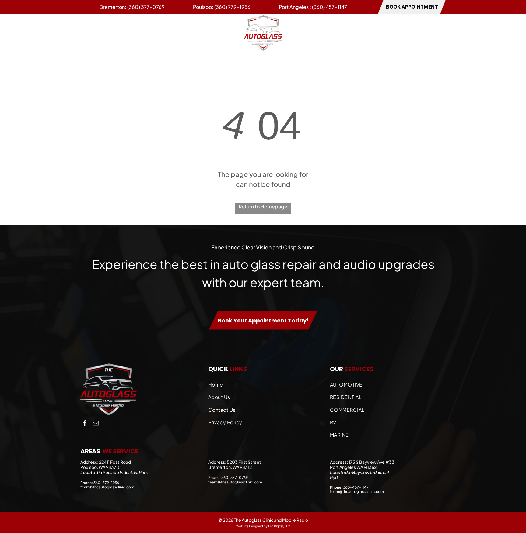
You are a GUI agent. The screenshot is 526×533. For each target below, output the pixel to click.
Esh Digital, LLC (279, 526)
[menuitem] (92, 33)
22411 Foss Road (115, 462)
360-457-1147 (356, 487)
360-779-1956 (106, 482)
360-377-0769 (234, 477)
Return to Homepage (263, 206)
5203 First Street (244, 462)
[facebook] (84, 423)
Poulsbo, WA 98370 (99, 467)
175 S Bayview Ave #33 (371, 462)
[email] (95, 423)
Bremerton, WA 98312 (230, 467)
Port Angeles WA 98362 (353, 467)
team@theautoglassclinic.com (107, 487)
